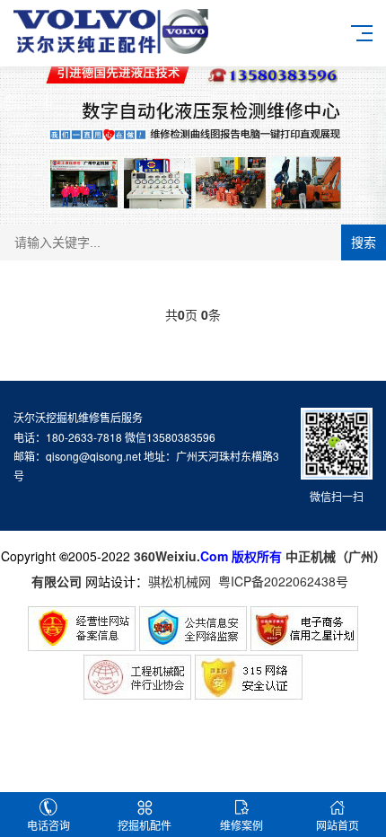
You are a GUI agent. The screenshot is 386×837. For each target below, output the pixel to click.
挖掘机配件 (144, 825)
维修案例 (241, 825)
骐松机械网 (179, 581)
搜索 (363, 242)
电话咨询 (48, 825)
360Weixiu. (167, 556)
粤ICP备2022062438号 (286, 581)
